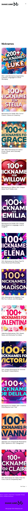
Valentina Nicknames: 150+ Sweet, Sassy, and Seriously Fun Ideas (13, 334)
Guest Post (11, 494)
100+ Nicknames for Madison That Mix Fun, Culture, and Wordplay (13, 298)
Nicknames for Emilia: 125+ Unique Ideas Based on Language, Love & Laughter (13, 225)
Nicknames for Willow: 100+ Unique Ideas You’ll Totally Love (13, 188)
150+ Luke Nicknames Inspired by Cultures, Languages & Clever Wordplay (13, 77)
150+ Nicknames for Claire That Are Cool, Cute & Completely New (13, 478)
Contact (6, 494)
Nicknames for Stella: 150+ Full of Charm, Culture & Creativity (12, 114)
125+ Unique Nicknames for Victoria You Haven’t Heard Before (13, 370)
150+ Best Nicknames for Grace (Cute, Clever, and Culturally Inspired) (12, 151)
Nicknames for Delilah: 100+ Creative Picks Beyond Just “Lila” (14, 406)
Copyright (17, 494)
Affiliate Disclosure (8, 496)
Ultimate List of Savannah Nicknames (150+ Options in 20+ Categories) (14, 442)
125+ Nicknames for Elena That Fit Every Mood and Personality (13, 262)
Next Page (23, 486)
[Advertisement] (14, 23)
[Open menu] (25, 4)
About (1, 494)
